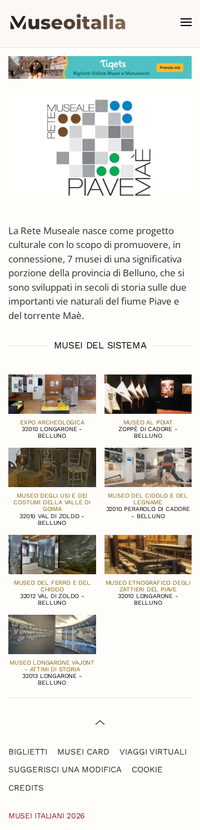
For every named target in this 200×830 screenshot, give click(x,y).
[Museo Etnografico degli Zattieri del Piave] (148, 553)
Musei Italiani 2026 (46, 815)
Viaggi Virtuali (153, 752)
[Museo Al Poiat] (148, 393)
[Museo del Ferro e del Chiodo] (52, 553)
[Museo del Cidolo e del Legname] (148, 466)
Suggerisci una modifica (65, 770)
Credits (26, 788)
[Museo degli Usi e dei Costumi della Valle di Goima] (52, 466)
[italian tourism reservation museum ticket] (100, 67)
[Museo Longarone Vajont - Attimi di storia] (52, 633)
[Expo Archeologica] (52, 393)
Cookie (147, 770)
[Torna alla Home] (67, 22)
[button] (186, 22)
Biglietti (27, 752)
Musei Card (83, 752)
